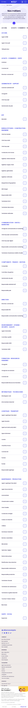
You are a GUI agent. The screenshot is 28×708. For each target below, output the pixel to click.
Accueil (3, 5)
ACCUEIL (4, 28)
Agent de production (6, 665)
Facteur (3, 670)
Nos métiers (9, 5)
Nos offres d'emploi (6, 639)
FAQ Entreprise (5, 659)
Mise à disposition (5, 652)
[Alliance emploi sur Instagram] (8, 633)
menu (4, 2)
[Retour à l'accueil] (14, 2)
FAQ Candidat (5, 647)
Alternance (4, 654)
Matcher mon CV (5, 643)
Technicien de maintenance (8, 676)
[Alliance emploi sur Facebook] (2, 633)
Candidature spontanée (7, 645)
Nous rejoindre (5, 641)
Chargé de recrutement (7, 672)
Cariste (3, 669)
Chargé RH (4, 674)
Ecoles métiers (5, 656)
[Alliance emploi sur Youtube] (4, 633)
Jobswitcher (4, 658)
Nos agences (4, 685)
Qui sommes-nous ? (6, 683)
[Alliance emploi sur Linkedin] (6, 633)
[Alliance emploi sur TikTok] (10, 633)
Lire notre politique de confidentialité (8, 702)
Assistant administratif (6, 667)
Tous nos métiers (5, 678)
